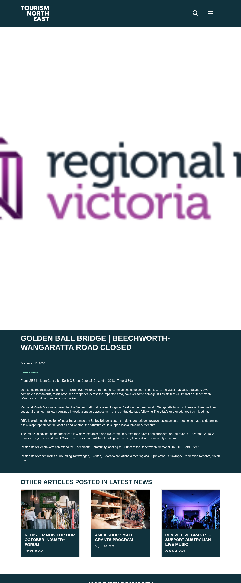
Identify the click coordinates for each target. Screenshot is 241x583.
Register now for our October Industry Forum (50, 539)
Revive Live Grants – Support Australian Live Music (188, 539)
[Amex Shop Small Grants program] (120, 509)
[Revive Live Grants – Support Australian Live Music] (191, 508)
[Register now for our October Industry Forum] (50, 509)
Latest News (29, 372)
